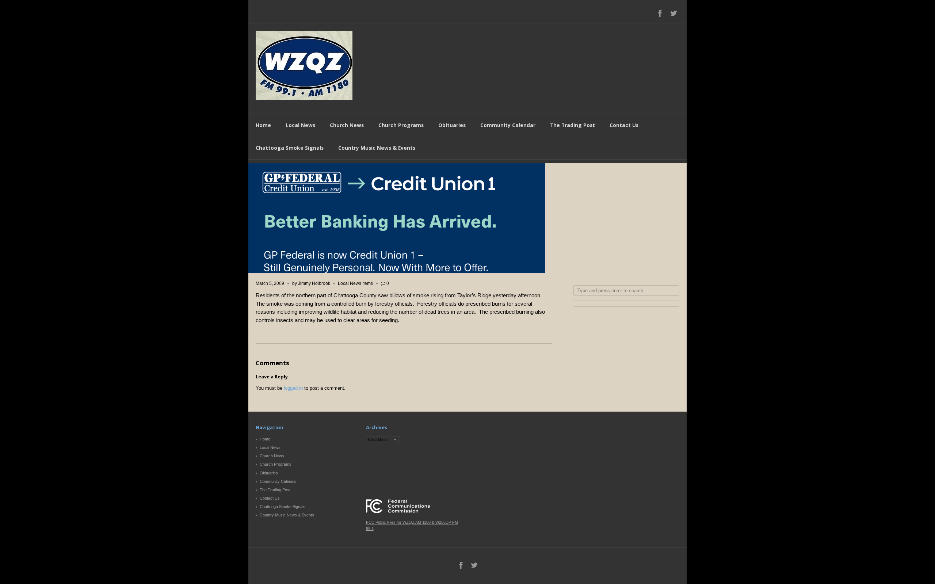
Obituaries (452, 125)
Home (263, 125)
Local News (300, 125)
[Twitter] (673, 13)
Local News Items (355, 283)
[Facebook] (660, 13)
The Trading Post (572, 125)
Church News (347, 125)
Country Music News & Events (376, 147)
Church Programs (401, 125)
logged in (293, 388)
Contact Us (624, 125)
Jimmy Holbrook (314, 283)
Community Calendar (507, 125)
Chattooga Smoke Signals (290, 147)
